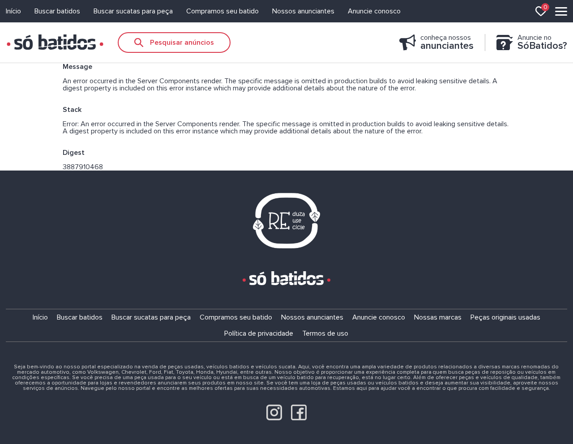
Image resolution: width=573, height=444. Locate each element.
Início (13, 11)
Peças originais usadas (505, 317)
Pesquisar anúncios (182, 42)
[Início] (55, 42)
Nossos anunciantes (303, 11)
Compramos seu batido (222, 11)
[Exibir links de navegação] (561, 11)
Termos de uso (325, 333)
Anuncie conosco (374, 11)
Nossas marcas (438, 317)
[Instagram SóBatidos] (274, 418)
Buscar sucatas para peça (133, 11)
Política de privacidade (258, 333)
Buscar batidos (57, 11)
